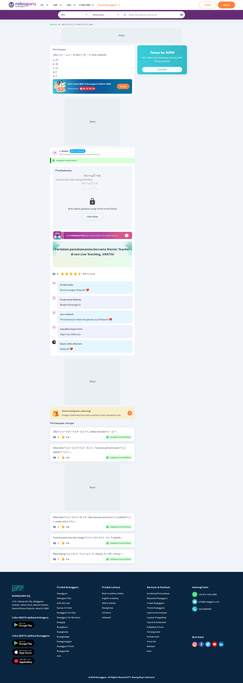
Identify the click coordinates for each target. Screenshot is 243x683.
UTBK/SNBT (85, 4)
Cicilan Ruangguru (155, 603)
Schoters (106, 612)
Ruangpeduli (63, 651)
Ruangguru (62, 593)
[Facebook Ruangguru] (201, 644)
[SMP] (61, 5)
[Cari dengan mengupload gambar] (181, 14)
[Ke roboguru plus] (92, 235)
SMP (55, 4)
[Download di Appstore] (31, 651)
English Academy (110, 598)
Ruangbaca (62, 627)
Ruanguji (61, 622)
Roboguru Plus (64, 598)
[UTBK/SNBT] (93, 5)
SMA (69, 4)
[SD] (47, 5)
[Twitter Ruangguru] (208, 644)
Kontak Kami (153, 636)
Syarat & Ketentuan (156, 622)
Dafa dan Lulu (63, 603)
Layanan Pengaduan (156, 617)
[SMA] (74, 5)
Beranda (53, 24)
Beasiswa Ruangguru (157, 598)
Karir (149, 651)
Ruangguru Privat (65, 646)
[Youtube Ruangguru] (214, 644)
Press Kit (151, 641)
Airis (59, 655)
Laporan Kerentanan (157, 612)
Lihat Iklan (92, 216)
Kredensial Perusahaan (158, 593)
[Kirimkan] (125, 14)
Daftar (208, 4)
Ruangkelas (62, 631)
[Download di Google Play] (31, 624)
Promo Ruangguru (156, 607)
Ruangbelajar (63, 636)
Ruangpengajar (64, 641)
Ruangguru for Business (68, 617)
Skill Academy (109, 603)
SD (41, 4)
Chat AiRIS (162, 69)
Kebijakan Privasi (155, 627)
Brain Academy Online (112, 593)
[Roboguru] (23, 4)
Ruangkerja (107, 607)
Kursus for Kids (64, 607)
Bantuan (151, 646)
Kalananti (106, 617)
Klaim (123, 86)
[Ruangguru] (18, 588)
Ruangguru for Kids (66, 612)
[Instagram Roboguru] (194, 644)
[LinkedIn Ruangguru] (221, 644)
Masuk (226, 4)
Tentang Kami (153, 631)
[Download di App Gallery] (31, 660)
